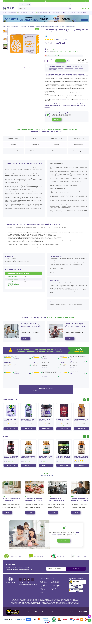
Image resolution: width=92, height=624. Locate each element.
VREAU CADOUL (59, 315)
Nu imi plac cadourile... (59, 319)
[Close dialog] (70, 304)
